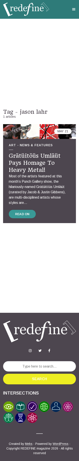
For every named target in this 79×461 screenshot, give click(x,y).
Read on (22, 214)
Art (12, 145)
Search (39, 379)
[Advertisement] (39, 63)
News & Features (36, 145)
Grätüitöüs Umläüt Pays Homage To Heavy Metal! (35, 162)
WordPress (60, 444)
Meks (28, 444)
